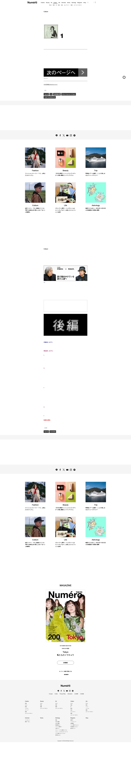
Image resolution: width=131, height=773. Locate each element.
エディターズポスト (78, 5)
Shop (84, 2)
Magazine (79, 2)
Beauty (47, 2)
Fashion (43, 2)
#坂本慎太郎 (57, 94)
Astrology (74, 2)
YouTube (67, 140)
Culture (55, 2)
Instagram (71, 140)
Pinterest (75, 140)
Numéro (32, 2)
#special (46, 94)
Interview (63, 2)
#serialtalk (53, 446)
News (50, 5)
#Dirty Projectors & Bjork (69, 94)
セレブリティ (66, 5)
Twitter (64, 140)
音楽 (62, 5)
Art (51, 2)
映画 (59, 5)
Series (68, 2)
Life (59, 2)
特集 (54, 5)
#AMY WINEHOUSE (49, 97)
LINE (56, 140)
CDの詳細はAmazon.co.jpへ (51, 84)
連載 (71, 5)
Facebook (60, 140)
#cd (51, 94)
